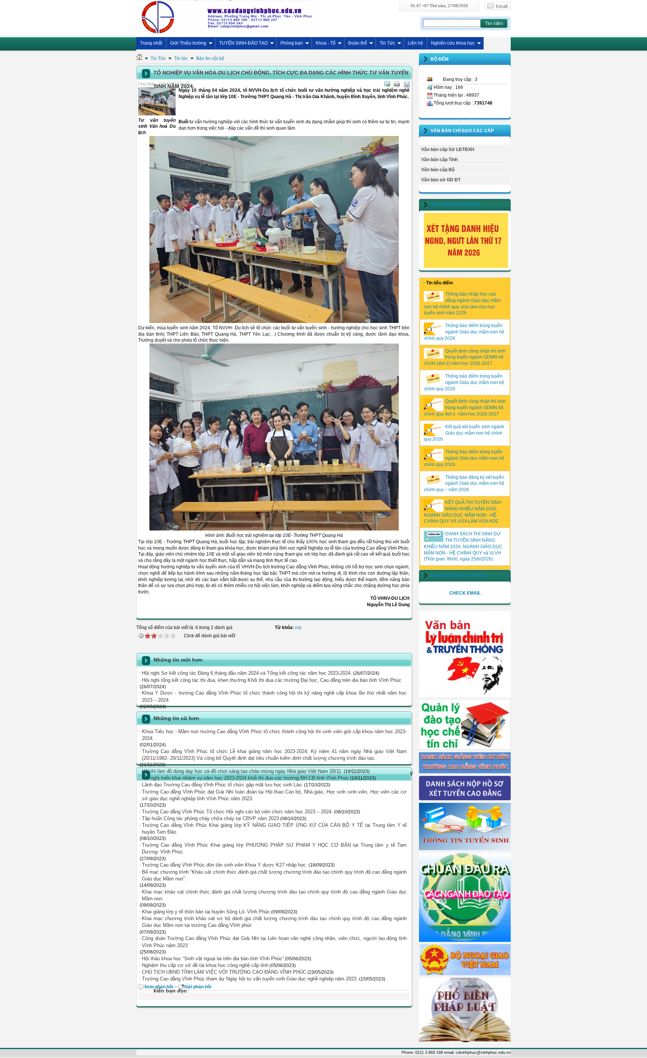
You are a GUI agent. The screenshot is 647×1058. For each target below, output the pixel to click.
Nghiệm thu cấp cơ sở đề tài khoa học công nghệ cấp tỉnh (205, 965)
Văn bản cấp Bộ (438, 169)
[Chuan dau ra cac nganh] (465, 940)
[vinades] (465, 1040)
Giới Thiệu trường (188, 43)
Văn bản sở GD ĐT (441, 179)
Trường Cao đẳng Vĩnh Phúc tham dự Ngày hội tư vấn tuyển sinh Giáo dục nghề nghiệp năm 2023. (250, 979)
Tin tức (181, 58)
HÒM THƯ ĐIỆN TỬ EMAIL (458, 575)
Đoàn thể (357, 43)
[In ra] (397, 84)
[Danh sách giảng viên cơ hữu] (465, 771)
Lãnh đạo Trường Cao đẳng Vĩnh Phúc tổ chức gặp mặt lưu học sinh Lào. (222, 785)
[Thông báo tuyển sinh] (465, 848)
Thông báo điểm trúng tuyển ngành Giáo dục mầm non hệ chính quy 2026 (464, 332)
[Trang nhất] (139, 58)
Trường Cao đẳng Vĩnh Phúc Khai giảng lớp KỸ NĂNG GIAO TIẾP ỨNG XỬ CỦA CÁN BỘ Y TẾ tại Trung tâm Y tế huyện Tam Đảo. (274, 828)
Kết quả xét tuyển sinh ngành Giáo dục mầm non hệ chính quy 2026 (464, 433)
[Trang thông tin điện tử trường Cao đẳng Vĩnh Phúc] (225, 16)
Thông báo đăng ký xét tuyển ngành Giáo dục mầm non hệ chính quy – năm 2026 (464, 484)
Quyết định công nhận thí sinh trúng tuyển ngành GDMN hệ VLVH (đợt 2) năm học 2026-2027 (465, 357)
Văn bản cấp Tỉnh (439, 159)
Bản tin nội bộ (210, 58)
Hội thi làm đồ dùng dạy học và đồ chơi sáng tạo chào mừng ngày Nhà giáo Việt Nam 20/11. (242, 771)
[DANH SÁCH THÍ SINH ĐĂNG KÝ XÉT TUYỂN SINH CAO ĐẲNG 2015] (465, 798)
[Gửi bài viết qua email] (387, 84)
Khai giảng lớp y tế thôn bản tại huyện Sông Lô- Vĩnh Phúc (206, 912)
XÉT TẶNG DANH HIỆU (455, 205)
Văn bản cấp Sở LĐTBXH (447, 149)
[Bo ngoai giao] (465, 973)
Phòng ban (291, 43)
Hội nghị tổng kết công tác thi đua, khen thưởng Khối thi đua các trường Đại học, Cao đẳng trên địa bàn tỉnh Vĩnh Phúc (271, 680)
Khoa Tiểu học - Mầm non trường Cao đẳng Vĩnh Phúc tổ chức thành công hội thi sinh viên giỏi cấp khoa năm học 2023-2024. (274, 735)
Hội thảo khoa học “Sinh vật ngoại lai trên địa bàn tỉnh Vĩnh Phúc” (213, 958)
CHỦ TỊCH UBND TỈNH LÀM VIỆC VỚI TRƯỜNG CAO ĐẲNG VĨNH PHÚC (224, 972)
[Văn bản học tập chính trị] (465, 695)
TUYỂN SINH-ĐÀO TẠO (243, 43)
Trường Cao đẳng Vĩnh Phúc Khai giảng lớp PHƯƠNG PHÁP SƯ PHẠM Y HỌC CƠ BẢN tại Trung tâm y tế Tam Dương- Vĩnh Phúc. (274, 848)
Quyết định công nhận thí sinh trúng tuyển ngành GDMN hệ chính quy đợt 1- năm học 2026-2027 (465, 408)
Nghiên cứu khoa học (453, 43)
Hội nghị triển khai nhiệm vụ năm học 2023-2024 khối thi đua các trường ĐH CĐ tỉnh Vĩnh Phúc (245, 778)
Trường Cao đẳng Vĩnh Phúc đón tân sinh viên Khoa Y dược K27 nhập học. (224, 865)
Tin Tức (387, 43)
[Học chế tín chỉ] (465, 748)
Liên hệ (415, 43)
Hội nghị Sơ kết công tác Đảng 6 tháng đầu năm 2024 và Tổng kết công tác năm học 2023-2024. (247, 673)
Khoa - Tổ (325, 43)
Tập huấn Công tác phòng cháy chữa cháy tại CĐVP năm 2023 (210, 818)
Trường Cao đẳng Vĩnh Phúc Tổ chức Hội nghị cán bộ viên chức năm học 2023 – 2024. (237, 811)
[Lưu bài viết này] (407, 84)
